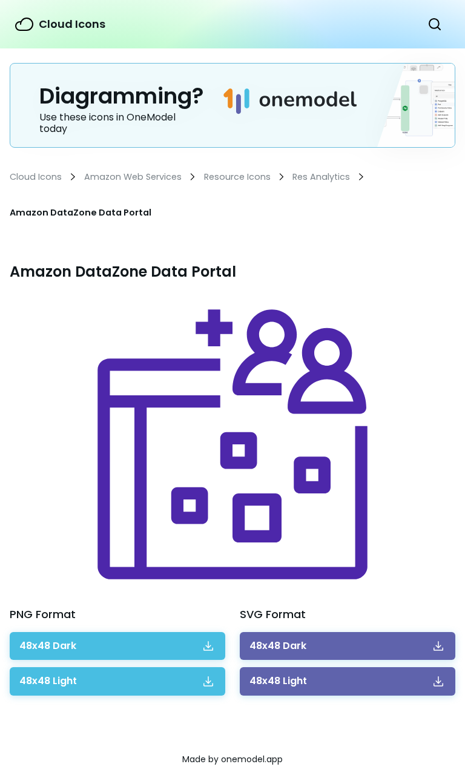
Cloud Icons (72, 23)
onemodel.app (252, 759)
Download (47, 646)
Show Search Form (434, 24)
